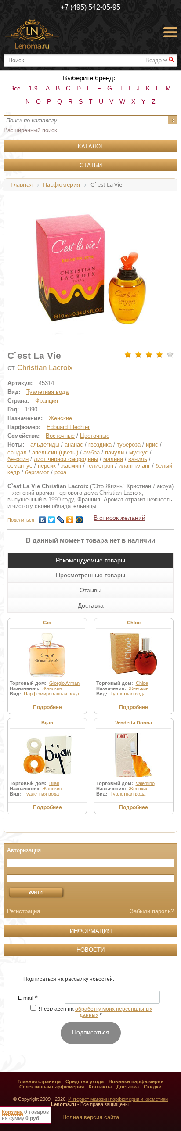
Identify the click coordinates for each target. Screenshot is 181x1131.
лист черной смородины (66, 459)
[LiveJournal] (60, 517)
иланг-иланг (134, 465)
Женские (60, 418)
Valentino (145, 783)
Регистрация (23, 911)
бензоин (18, 459)
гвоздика (100, 444)
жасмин (71, 465)
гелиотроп (100, 465)
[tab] (90, 560)
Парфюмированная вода (51, 693)
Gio (47, 622)
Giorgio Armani (64, 683)
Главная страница (39, 1081)
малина (113, 459)
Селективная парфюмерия (51, 1086)
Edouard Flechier (68, 427)
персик (47, 465)
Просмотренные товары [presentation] (90, 575)
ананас (74, 444)
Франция (46, 400)
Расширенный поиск (30, 130)
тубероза (129, 444)
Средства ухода (84, 1081)
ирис (152, 444)
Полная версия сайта (90, 1117)
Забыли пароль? (152, 911)
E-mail (28, 998)
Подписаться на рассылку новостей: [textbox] (68, 979)
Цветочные (94, 435)
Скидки (153, 1086)
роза (60, 472)
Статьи (91, 165)
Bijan (47, 722)
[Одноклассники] (70, 517)
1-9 (33, 88)
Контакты (100, 1086)
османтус (20, 465)
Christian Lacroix (45, 368)
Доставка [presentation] (91, 605)
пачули (114, 452)
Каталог (91, 146)
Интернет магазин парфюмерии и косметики (118, 1099)
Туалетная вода (47, 392)
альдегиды (44, 444)
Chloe (134, 622)
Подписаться (90, 1032)
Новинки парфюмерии (136, 1081)
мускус (138, 452)
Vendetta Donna (133, 722)
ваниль (137, 459)
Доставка (127, 1086)
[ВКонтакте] (42, 517)
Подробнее (47, 707)
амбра (91, 452)
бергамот (37, 472)
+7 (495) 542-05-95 (90, 7)
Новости (90, 950)
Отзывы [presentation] (90, 590)
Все (15, 88)
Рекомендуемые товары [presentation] (90, 560)
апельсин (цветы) (55, 452)
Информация (91, 931)
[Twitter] (51, 517)
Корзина (12, 1112)
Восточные (60, 435)
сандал (17, 452)
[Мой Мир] (79, 517)
